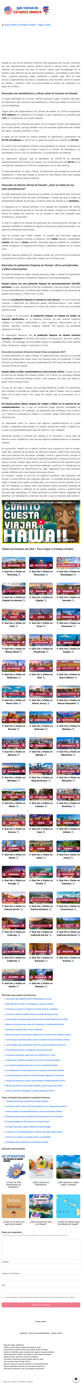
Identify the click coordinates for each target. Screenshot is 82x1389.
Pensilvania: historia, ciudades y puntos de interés (29, 1050)
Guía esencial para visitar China (17, 1361)
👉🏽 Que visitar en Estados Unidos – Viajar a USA (26, 25)
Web (3, 1285)
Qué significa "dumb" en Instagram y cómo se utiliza (30, 1004)
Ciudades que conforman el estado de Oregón (27, 1142)
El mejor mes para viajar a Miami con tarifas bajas (28, 1127)
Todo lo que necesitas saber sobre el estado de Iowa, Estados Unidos (38, 1040)
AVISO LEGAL (41, 1321)
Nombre (6, 1262)
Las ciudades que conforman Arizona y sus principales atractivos (36, 1045)
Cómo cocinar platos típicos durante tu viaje (22, 1347)
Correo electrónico (11, 1273)
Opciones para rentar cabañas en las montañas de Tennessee (34, 1116)
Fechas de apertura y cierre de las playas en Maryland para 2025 (35, 1080)
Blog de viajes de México (14, 1345)
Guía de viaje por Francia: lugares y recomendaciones (26, 1364)
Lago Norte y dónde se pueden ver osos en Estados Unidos (33, 1060)
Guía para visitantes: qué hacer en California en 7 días (30, 1055)
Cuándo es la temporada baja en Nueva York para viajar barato (34, 1132)
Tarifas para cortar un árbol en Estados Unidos (27, 1101)
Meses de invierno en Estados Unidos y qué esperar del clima (34, 1086)
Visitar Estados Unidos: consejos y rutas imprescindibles (27, 1354)
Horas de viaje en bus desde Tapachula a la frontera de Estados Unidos (38, 1034)
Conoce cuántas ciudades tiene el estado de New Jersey (32, 1014)
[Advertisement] (41, 44)
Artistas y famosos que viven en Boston (24, 1029)
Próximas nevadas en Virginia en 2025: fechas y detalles (32, 1009)
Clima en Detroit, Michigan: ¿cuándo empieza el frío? (30, 1091)
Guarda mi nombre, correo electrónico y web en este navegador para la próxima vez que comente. (39, 1297)
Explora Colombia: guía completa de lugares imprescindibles (29, 1352)
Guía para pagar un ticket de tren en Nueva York (28, 1121)
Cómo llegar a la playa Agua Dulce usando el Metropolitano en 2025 (37, 1019)
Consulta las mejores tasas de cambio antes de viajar (26, 1349)
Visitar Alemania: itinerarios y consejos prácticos (24, 1366)
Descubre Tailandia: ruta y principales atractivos (24, 1368)
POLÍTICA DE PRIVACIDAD (39, 1333)
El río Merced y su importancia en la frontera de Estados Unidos (35, 1070)
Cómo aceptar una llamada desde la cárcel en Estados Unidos (34, 1111)
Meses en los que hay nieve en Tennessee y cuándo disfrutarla (35, 1024)
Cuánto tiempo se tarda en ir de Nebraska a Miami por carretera (35, 1075)
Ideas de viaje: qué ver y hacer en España (21, 1357)
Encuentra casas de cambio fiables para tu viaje (23, 1359)
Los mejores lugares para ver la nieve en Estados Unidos (32, 1065)
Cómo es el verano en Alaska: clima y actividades (28, 1137)
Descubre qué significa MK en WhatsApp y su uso (29, 999)
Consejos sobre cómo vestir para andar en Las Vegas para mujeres (36, 1106)
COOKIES (23, 1333)
